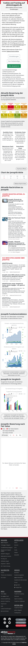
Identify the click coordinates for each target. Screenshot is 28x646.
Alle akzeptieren (14, 66)
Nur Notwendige (14, 61)
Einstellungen (14, 56)
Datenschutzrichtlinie (13, 51)
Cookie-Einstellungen (18, 45)
